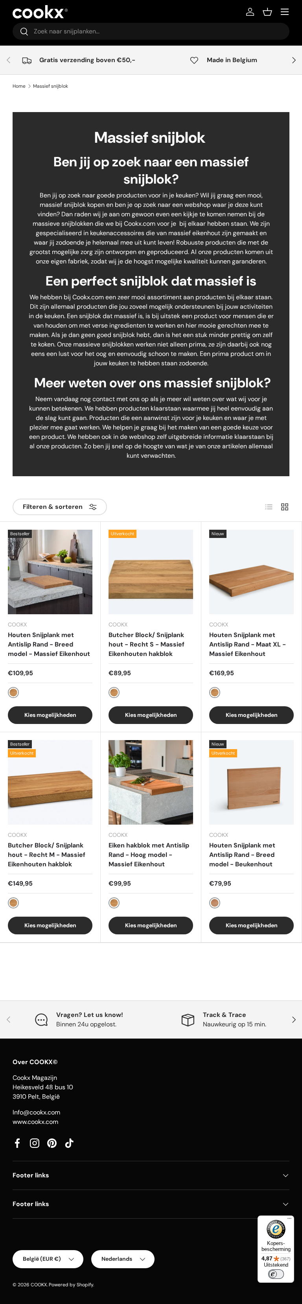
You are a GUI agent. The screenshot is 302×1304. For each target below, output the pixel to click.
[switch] (276, 1274)
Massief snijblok (50, 86)
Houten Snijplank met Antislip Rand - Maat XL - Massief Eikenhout (247, 644)
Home (19, 86)
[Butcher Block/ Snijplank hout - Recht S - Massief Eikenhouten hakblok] (151, 572)
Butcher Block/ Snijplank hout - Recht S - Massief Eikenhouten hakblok (146, 644)
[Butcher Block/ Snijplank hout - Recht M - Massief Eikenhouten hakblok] (50, 782)
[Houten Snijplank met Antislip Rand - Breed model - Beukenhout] (251, 782)
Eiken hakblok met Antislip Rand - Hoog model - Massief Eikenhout (149, 854)
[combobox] (151, 31)
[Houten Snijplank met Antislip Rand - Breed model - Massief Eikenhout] (50, 572)
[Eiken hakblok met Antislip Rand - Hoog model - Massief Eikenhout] (151, 782)
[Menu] (289, 1220)
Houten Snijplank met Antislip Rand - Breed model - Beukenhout (242, 854)
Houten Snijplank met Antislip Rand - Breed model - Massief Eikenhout (49, 644)
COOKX (39, 1285)
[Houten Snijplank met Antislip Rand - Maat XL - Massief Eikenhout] (251, 572)
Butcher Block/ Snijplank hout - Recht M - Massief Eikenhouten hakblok (46, 854)
